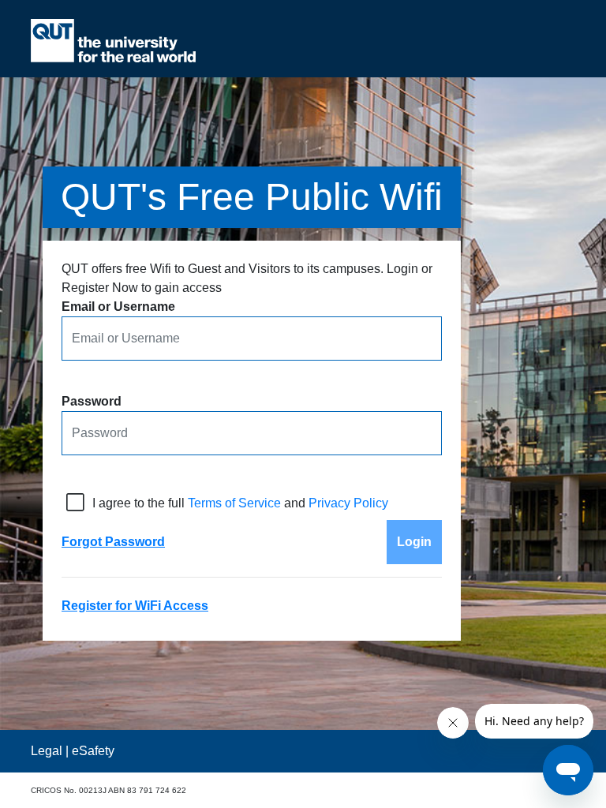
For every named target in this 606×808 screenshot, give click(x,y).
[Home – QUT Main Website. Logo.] (113, 40)
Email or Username (118, 306)
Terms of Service (234, 503)
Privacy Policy (348, 503)
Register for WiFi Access (135, 605)
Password (92, 401)
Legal (46, 751)
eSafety (93, 751)
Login (414, 541)
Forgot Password (113, 541)
